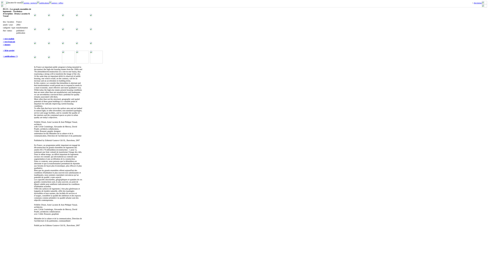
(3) (10, 56)
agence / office (57, 3)
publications (44, 3)
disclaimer (478, 3)
